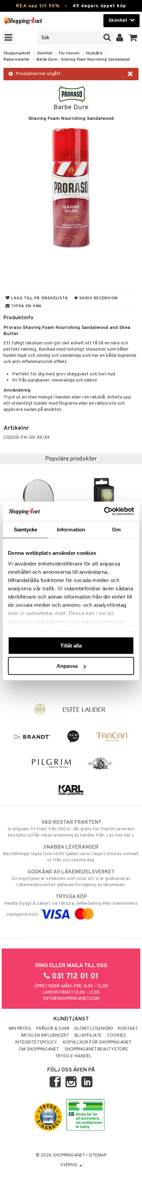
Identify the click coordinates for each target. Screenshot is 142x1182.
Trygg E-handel (73, 1056)
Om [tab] (116, 529)
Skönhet (44, 53)
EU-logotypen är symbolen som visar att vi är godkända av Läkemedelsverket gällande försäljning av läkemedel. (71, 878)
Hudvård (94, 53)
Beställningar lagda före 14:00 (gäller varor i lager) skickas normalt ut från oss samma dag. (71, 853)
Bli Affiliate (88, 1035)
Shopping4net (16, 53)
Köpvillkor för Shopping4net (97, 1042)
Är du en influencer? (45, 1035)
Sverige (69, 1165)
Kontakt (128, 1028)
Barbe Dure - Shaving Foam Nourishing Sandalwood (83, 59)
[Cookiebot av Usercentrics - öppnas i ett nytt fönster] (104, 511)
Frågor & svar (53, 1028)
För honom (69, 53)
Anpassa (67, 666)
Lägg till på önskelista (39, 298)
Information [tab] (71, 529)
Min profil (20, 1028)
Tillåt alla (71, 645)
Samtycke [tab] (26, 529)
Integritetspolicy (36, 1042)
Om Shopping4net (39, 1049)
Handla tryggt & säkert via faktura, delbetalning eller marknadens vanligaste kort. (71, 905)
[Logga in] (119, 37)
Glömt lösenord (93, 1028)
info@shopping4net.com (71, 999)
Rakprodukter (16, 59)
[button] (133, 37)
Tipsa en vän (25, 306)
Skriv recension (98, 298)
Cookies (116, 1035)
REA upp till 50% (38, 6)
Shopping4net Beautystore (96, 1049)
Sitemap (97, 1155)
